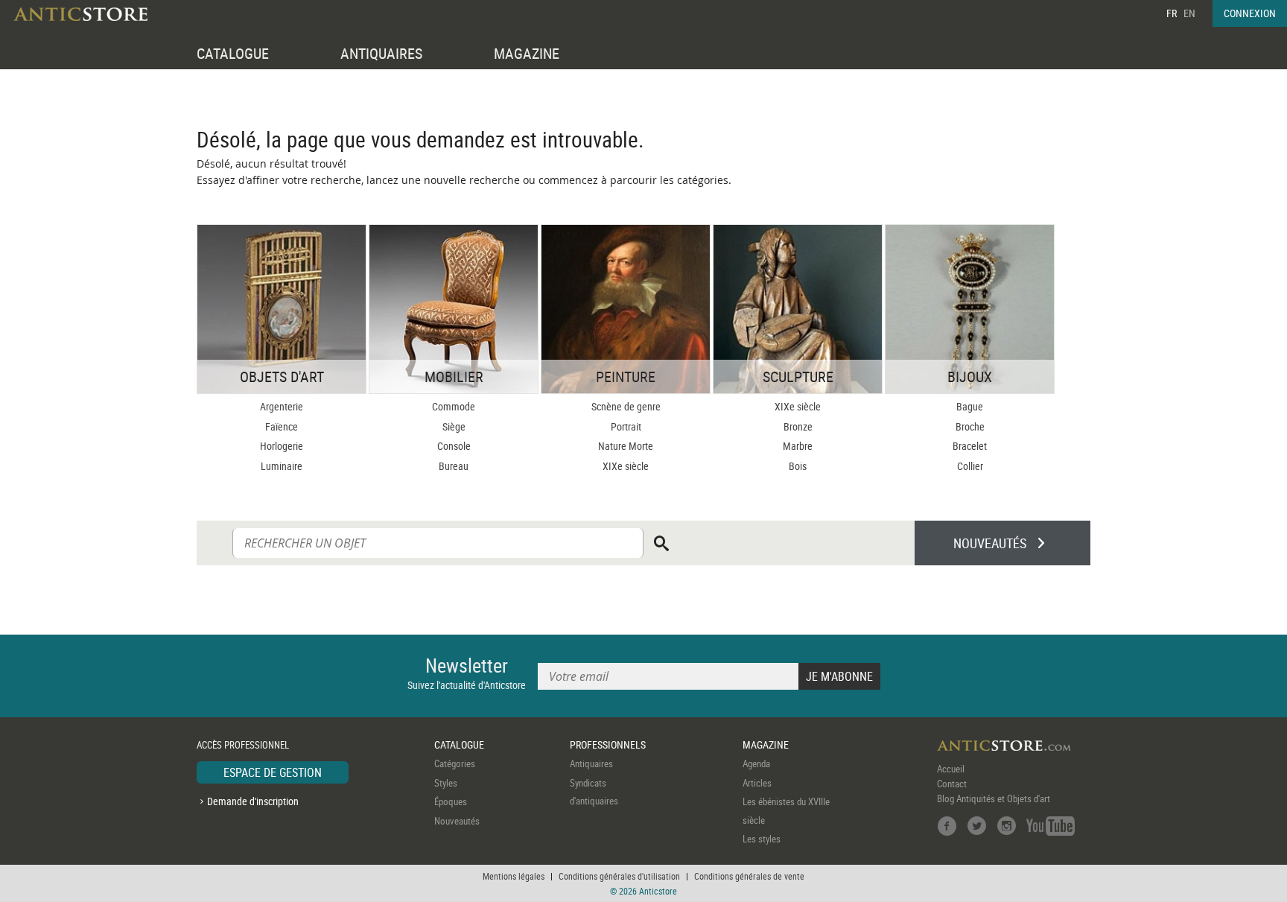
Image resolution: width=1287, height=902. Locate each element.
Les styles (762, 838)
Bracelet (970, 446)
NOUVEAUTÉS (989, 543)
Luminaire (281, 466)
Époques (450, 801)
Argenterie (281, 406)
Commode (453, 406)
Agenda (756, 763)
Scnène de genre (626, 406)
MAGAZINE (526, 53)
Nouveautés (457, 821)
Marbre (798, 446)
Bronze (798, 426)
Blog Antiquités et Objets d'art (993, 798)
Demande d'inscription (253, 801)
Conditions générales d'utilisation (619, 876)
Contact (952, 783)
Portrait (626, 426)
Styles (445, 783)
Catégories (454, 763)
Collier (970, 466)
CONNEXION (1250, 13)
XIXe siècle (626, 466)
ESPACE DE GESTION (272, 772)
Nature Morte (625, 446)
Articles (757, 783)
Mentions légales (513, 876)
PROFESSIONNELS (608, 744)
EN (1189, 13)
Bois (798, 466)
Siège (453, 426)
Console (454, 446)
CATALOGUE (233, 53)
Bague (969, 406)
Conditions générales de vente (749, 876)
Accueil (951, 768)
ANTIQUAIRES (381, 53)
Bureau (453, 466)
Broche (970, 426)
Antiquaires (591, 763)
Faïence (281, 426)
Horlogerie (281, 446)
